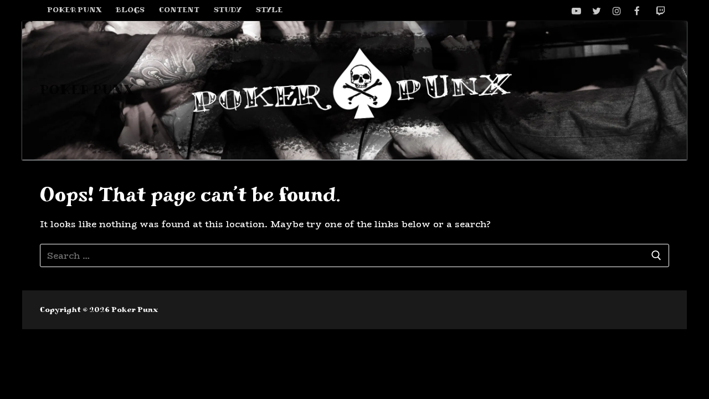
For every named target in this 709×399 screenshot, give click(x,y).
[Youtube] (576, 10)
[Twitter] (596, 10)
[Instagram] (616, 10)
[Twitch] (660, 10)
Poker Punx (86, 90)
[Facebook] (637, 10)
